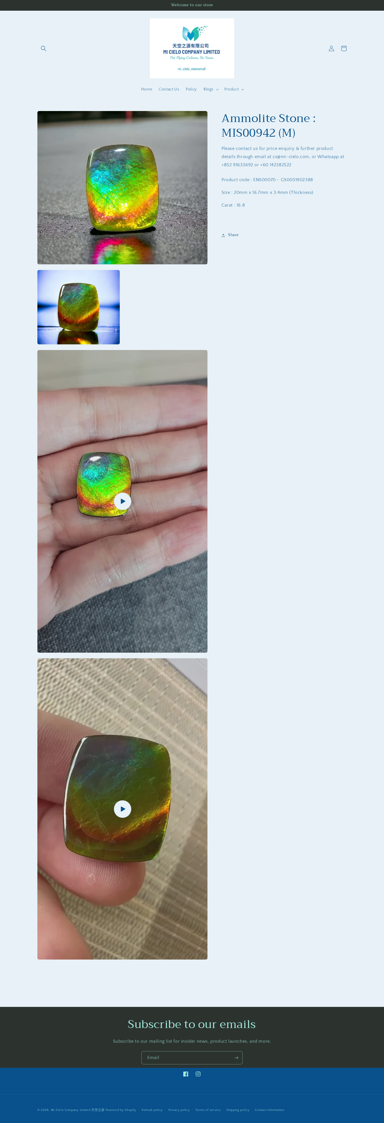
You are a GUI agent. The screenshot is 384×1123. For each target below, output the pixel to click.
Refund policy (152, 1110)
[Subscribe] (236, 1057)
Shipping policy (238, 1110)
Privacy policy (179, 1110)
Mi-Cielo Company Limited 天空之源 (78, 1110)
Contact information (269, 1110)
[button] (43, 48)
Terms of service (208, 1110)
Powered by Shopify (121, 1110)
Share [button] (233, 235)
